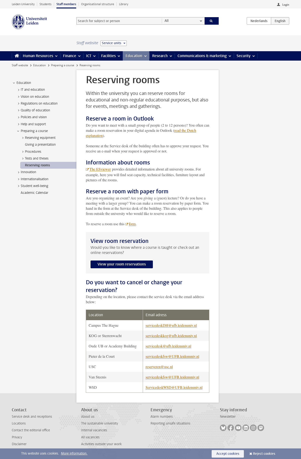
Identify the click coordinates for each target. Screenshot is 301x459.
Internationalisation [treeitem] (34, 179)
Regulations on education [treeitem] (39, 103)
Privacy (17, 437)
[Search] (212, 21)
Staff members (66, 4)
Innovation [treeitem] (28, 172)
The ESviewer (100, 169)
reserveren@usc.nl (159, 366)
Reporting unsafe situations (170, 423)
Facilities (108, 55)
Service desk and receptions (32, 416)
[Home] (16, 56)
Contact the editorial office (31, 430)
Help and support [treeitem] (33, 124)
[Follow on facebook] (230, 427)
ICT (88, 55)
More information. (74, 453)
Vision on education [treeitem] (35, 96)
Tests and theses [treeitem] (36, 158)
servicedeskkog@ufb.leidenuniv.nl (171, 335)
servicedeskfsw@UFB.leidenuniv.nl (172, 356)
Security (243, 55)
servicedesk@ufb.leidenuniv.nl (168, 345)
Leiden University (23, 4)
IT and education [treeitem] (33, 89)
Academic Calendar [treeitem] (34, 193)
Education (134, 55)
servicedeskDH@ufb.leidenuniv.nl (171, 325)
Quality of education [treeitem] (35, 110)
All (167, 21)
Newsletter (228, 416)
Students (45, 4)
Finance (69, 55)
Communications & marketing (202, 55)
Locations (19, 423)
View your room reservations (122, 264)
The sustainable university (99, 423)
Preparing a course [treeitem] (34, 131)
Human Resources (38, 55)
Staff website (20, 65)
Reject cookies (264, 453)
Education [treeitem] (23, 83)
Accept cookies (227, 453)
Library (123, 4)
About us (87, 416)
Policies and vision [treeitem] (34, 117)
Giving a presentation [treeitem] (40, 144)
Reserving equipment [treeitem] (40, 138)
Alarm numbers (161, 416)
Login (285, 5)
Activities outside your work (101, 444)
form (132, 223)
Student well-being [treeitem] (34, 186)
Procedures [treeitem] (33, 151)
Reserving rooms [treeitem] (37, 165)
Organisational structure (97, 4)
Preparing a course (62, 65)
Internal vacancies (94, 430)
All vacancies (90, 437)
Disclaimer (19, 444)
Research (160, 55)
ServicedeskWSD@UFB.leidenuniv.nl (174, 387)
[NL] (259, 21)
